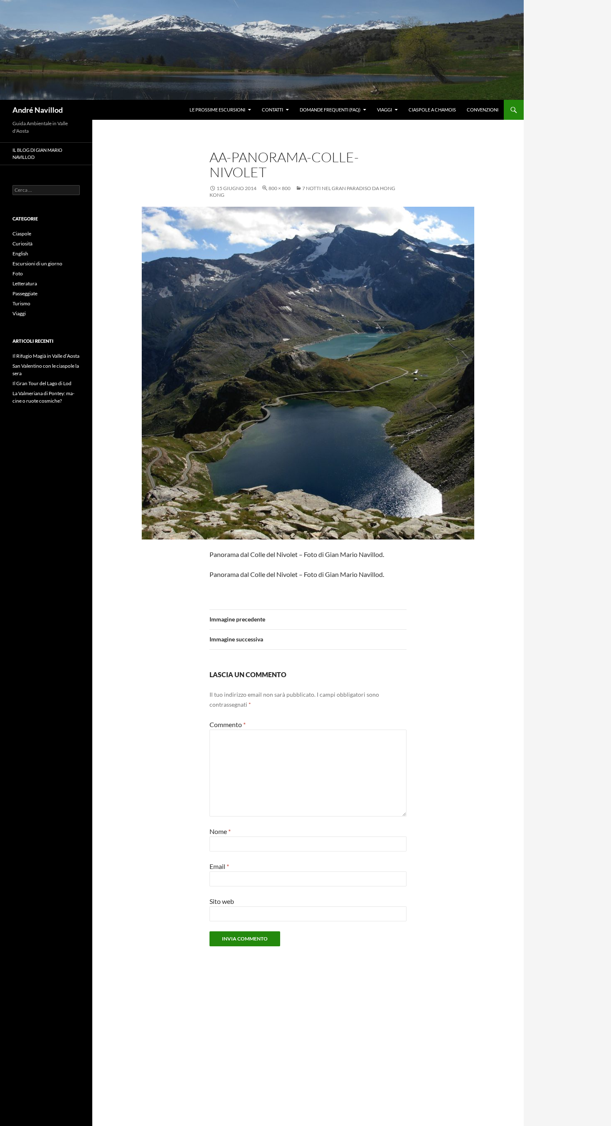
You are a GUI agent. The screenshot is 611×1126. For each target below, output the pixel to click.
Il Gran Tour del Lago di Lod (41, 383)
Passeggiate (24, 293)
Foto (17, 273)
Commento (227, 724)
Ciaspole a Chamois (432, 109)
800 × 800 (280, 188)
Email (219, 866)
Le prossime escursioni (217, 109)
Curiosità (22, 243)
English (20, 253)
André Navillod (37, 109)
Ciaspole (21, 233)
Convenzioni (482, 109)
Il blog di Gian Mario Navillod (37, 153)
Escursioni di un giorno (37, 263)
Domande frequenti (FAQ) (330, 109)
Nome (220, 831)
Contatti (272, 109)
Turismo (21, 303)
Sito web (221, 901)
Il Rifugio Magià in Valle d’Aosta (45, 356)
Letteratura (24, 283)
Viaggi (384, 109)
